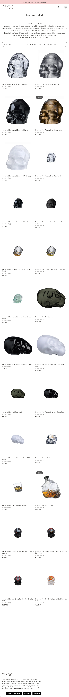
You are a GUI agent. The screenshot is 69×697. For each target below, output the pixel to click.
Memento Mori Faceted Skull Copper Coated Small (16, 270)
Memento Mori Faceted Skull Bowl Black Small (50, 412)
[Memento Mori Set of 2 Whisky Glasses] (18, 486)
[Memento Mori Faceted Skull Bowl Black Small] (51, 393)
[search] (58, 7)
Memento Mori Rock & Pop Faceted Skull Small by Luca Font (18, 552)
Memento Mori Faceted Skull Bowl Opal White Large (49, 365)
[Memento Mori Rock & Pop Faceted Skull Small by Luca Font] (18, 532)
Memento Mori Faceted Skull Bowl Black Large (16, 364)
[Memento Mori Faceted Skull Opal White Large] (18, 157)
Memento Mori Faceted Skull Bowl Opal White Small (16, 458)
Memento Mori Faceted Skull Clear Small (48, 176)
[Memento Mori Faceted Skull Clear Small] (51, 157)
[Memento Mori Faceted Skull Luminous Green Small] (18, 298)
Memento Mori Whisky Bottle (44, 505)
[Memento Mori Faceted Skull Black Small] (18, 203)
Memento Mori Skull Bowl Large (45, 317)
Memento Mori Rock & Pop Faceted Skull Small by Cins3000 (18, 647)
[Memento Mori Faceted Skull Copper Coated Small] (18, 250)
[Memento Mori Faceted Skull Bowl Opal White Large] (51, 345)
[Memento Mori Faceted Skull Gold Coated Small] (51, 250)
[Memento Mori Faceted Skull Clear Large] (18, 65)
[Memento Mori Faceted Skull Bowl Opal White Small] (18, 439)
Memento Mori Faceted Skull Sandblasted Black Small (50, 222)
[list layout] (38, 44)
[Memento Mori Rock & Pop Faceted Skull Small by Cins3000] (18, 627)
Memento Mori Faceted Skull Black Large (15, 130)
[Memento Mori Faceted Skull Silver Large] (51, 65)
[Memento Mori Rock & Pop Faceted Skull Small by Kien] (18, 580)
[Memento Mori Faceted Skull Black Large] (18, 111)
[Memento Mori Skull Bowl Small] (18, 393)
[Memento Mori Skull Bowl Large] (51, 298)
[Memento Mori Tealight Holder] (51, 439)
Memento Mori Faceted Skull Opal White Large (16, 176)
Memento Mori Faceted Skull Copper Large (48, 130)
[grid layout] (40, 44)
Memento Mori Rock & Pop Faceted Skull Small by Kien (18, 600)
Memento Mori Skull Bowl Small (12, 412)
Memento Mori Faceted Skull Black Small (15, 222)
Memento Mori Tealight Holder (44, 458)
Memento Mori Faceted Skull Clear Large (15, 84)
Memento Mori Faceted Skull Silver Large (48, 84)
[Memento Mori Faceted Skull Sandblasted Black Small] (51, 203)
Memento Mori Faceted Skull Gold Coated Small (50, 269)
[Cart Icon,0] (62, 7)
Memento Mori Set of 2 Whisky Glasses (14, 505)
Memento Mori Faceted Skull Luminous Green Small (16, 317)
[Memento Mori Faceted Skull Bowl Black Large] (18, 345)
